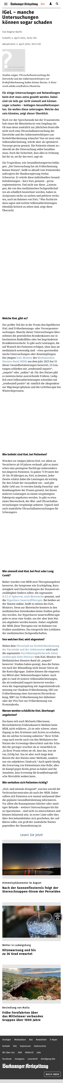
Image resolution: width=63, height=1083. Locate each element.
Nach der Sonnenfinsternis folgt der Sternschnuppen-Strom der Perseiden (31, 889)
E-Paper (53, 1039)
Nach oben (52, 1074)
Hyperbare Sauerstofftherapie (24, 600)
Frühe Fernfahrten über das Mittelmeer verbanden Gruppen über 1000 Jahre (22, 1016)
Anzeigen (6, 1039)
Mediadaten (20, 1039)
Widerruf (29, 1052)
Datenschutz (40, 1046)
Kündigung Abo (48, 1059)
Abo (43, 4)
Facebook (6, 1059)
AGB (20, 1052)
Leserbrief (33, 1059)
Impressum (25, 1046)
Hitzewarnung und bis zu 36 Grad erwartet (19, 952)
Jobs (39, 1052)
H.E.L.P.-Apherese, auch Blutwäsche (23, 596)
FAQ (15, 1046)
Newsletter (41, 1039)
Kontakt (6, 1046)
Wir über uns (8, 1052)
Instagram (19, 1059)
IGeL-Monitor (24, 357)
